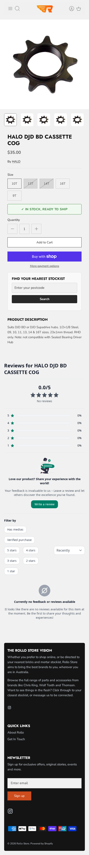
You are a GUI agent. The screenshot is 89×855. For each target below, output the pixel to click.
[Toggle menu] (10, 8)
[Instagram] (9, 707)
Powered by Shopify (41, 843)
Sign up (19, 796)
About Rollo (15, 732)
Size (10, 175)
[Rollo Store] (44, 8)
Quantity (13, 220)
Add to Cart (44, 242)
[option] (44, 64)
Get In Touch (16, 739)
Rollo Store (23, 843)
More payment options (44, 266)
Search (44, 299)
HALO (16, 161)
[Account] (69, 8)
